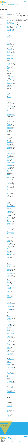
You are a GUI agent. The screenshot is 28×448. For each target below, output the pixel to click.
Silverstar (8, 157)
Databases (9, 4)
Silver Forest (8, 156)
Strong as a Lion (9, 331)
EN (24, 1)
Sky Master (8, 192)
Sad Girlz (8, 14)
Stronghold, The (9, 335)
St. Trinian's (8, 291)
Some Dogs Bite (9, 241)
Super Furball (8, 391)
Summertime (8, 372)
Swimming (8, 415)
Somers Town (8, 243)
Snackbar (8, 215)
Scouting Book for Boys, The (10, 64)
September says (9, 103)
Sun (7, 376)
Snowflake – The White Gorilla (10, 232)
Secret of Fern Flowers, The (10, 83)
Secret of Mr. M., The (9, 86)
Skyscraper (8, 196)
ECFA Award (5, 4)
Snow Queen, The (9, 228)
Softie (8, 240)
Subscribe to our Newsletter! (4, 423)
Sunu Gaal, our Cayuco (9, 387)
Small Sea (8, 210)
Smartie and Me (9, 212)
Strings (8, 330)
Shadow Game (8, 118)
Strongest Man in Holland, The (10, 333)
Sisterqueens (8, 174)
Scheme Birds (8, 46)
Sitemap (19, 442)
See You (8, 94)
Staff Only (8, 292)
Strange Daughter (9, 323)
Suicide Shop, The (9, 344)
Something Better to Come (10, 245)
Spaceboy (8, 268)
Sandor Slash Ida (9, 29)
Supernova (8, 396)
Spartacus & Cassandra (9, 273)
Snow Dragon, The (9, 221)
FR (25, 1)
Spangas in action (9, 269)
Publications (13, 4)
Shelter (8, 131)
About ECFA (2, 4)
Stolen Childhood (9, 309)
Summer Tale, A (9, 366)
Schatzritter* (8, 44)
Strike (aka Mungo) (9, 328)
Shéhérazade (8, 129)
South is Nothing (9, 264)
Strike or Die (8, 329)
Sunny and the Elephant (9, 383)
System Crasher (9, 418)
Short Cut (8, 137)
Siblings (8, 140)
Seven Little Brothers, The (10, 106)
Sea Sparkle (8, 71)
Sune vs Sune (8, 380)
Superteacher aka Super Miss (10, 399)
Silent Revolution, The (9, 149)
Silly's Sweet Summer (9, 153)
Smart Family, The (9, 211)
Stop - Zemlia (8, 310)
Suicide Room (8, 343)
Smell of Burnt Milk (9, 213)
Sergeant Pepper (9, 104)
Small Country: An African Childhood (11, 206)
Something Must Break (9, 247)
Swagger (8, 405)
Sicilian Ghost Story (9, 142)
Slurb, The (8, 205)
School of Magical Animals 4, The (10, 58)
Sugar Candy (8, 342)
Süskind (8, 340)
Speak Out (8, 275)
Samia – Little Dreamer (9, 20)
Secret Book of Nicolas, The (10, 76)
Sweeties (8, 413)
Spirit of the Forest (9, 283)
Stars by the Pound (9, 297)
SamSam (8, 25)
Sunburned (8, 379)
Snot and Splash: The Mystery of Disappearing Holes (10, 217)
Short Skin (8, 138)
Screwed (8, 68)
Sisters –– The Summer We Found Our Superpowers (10, 177)
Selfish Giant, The (9, 97)
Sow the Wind (8, 266)
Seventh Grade (9, 113)
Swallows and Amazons (9, 406)
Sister (8, 167)
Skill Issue (8, 187)
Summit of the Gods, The (10, 373)
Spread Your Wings (9, 288)
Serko (8, 105)
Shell (7, 130)
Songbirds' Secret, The (9, 254)
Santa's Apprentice (9, 31)
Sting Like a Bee (9, 305)
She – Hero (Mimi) (9, 125)
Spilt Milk (8, 282)
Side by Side (8, 145)
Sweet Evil (8, 411)
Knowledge (17, 4)
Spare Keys (8, 270)
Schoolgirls (8, 62)
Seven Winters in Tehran (10, 110)
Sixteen (8, 182)
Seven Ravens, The (9, 109)
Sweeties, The (8, 414)
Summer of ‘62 (9, 362)
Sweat (8, 410)
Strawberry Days (9, 325)
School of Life (8, 54)
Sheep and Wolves (9, 127)
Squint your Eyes (9, 290)
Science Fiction (9, 63)
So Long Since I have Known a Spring (11, 236)
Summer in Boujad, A (9, 354)
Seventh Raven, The (9, 114)
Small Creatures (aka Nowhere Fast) (11, 207)
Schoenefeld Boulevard (9, 49)
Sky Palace (8, 193)
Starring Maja (8, 296)
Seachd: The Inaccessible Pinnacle (11, 72)
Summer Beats (8, 348)
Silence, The (8, 147)
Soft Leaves (8, 239)
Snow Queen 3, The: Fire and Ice (10, 224)
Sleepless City (8, 203)
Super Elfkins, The (9, 390)
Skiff (7, 186)
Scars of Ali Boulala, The (9, 40)
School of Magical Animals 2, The (10, 55)
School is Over (8, 51)
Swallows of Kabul (9, 407)
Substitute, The (9, 339)
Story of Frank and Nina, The (10, 319)
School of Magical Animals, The (10, 59)
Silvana (8, 154)
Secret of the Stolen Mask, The (10, 87)
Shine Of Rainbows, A (9, 133)
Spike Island (8, 280)
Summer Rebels (9, 364)
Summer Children (9, 353)
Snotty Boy (8, 218)
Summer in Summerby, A (10, 355)
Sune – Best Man (9, 381)
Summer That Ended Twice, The (10, 367)
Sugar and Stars (9, 341)
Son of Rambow (9, 248)
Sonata (8, 251)
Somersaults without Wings (10, 244)
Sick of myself (8, 143)
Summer (8, 346)
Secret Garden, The (9, 80)
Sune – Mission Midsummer (10, 382)
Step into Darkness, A (9, 303)
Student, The (8, 336)
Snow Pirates (8, 222)
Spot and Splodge (9, 287)
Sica (7, 141)
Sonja (8, 257)
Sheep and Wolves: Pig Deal (10, 128)
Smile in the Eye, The (9, 214)
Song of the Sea (9, 252)
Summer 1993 (8, 347)
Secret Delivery (9, 79)
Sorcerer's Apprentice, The (10, 259)
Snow (8, 219)
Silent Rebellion (9, 148)
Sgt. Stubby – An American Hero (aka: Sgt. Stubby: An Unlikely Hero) (11, 115)
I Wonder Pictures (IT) (18, 26)
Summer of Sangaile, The (10, 359)
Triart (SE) (17, 27)
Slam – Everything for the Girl (10, 198)
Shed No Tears (8, 126)
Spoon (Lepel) (8, 285)
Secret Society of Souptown (10, 90)
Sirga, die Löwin (9, 165)
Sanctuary (8, 26)
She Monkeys (8, 124)
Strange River (8, 324)
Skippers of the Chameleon (10, 189)
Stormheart (8, 316)
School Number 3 (9, 52)
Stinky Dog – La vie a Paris (10, 306)
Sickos (8, 144)
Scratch (8, 67)
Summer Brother (9, 351)
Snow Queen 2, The (9, 223)
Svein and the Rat (9, 403)
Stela (7, 299)
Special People (9, 276)
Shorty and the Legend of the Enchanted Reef (10, 139)
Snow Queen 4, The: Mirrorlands (10, 225)
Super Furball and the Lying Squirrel (11, 392)
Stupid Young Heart (9, 337)
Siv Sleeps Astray (9, 179)
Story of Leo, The (9, 320)
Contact (19, 441)
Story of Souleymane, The (10, 321)
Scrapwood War (9, 66)
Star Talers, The (9, 295)
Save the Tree (8, 36)
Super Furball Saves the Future (10, 393)
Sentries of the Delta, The (10, 99)
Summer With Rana (9, 369)
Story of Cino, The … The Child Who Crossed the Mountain (11, 318)
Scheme (8, 45)
